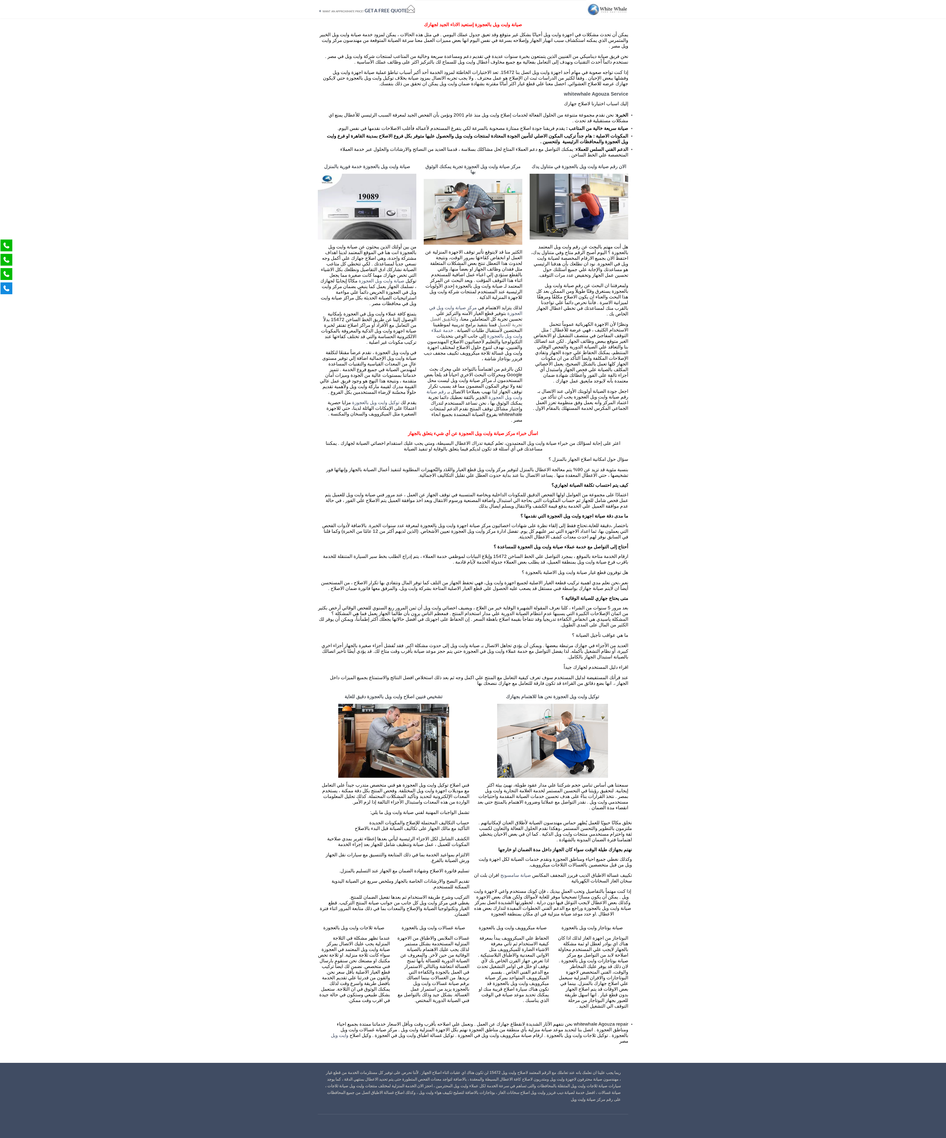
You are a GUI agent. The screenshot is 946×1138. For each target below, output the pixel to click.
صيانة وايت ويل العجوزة (381, 281)
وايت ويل (339, 1035)
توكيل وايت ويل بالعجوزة (375, 402)
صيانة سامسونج (515, 875)
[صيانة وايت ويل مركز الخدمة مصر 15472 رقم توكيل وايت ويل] (607, 9)
